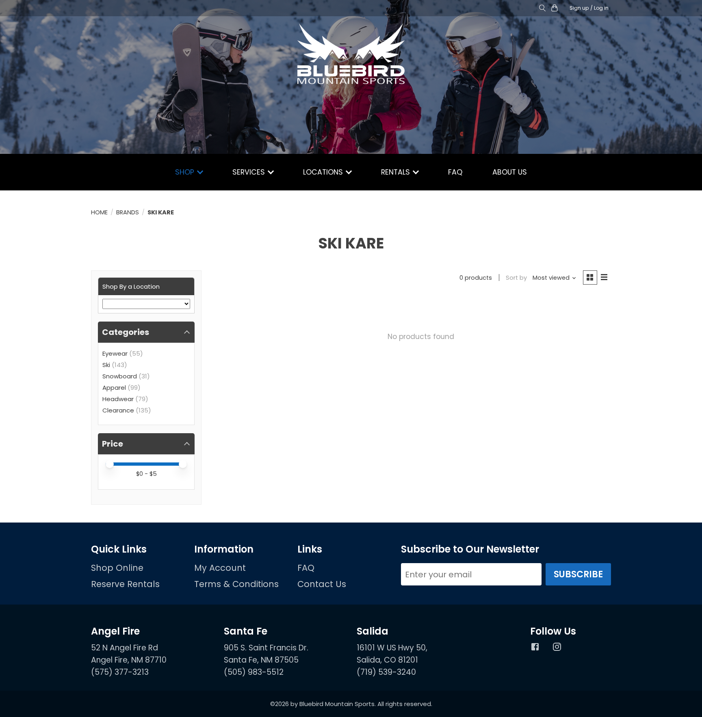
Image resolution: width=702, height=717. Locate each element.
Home (99, 212)
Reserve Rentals (125, 584)
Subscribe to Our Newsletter (470, 549)
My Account (220, 568)
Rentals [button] (396, 172)
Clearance (118, 410)
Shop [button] (185, 172)
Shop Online (117, 568)
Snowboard (119, 376)
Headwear (118, 399)
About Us (509, 172)
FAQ (455, 172)
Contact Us (321, 584)
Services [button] (249, 172)
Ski (106, 365)
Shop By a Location (131, 286)
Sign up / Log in (589, 7)
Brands (127, 212)
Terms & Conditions (236, 584)
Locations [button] (324, 172)
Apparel (114, 387)
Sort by (516, 278)
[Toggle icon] (542, 8)
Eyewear (115, 353)
